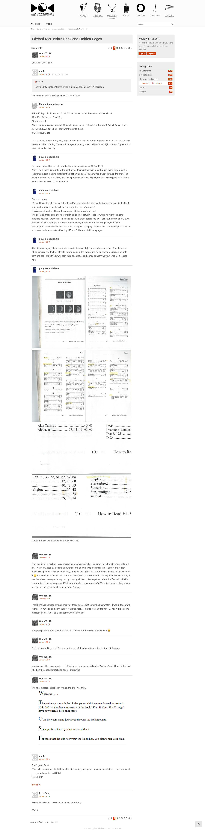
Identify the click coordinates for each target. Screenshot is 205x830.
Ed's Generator (155, 15)
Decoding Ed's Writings (152, 83)
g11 (36, 81)
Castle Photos (140, 15)
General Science (145, 75)
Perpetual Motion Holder (98, 16)
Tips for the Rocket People (169, 16)
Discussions (35, 24)
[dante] (35, 73)
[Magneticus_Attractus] (35, 106)
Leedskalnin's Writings (83, 16)
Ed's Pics (126, 15)
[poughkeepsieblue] (35, 158)
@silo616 (36, 785)
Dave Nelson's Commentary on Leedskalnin (112, 16)
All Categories (145, 71)
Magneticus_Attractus (51, 104)
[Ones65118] (35, 55)
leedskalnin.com (101, 828)
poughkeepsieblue (49, 157)
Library (142, 87)
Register (151, 54)
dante (42, 71)
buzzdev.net (116, 828)
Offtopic (142, 92)
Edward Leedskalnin (149, 79)
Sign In (49, 24)
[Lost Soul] (44, 793)
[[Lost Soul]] (35, 795)
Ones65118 (45, 53)
